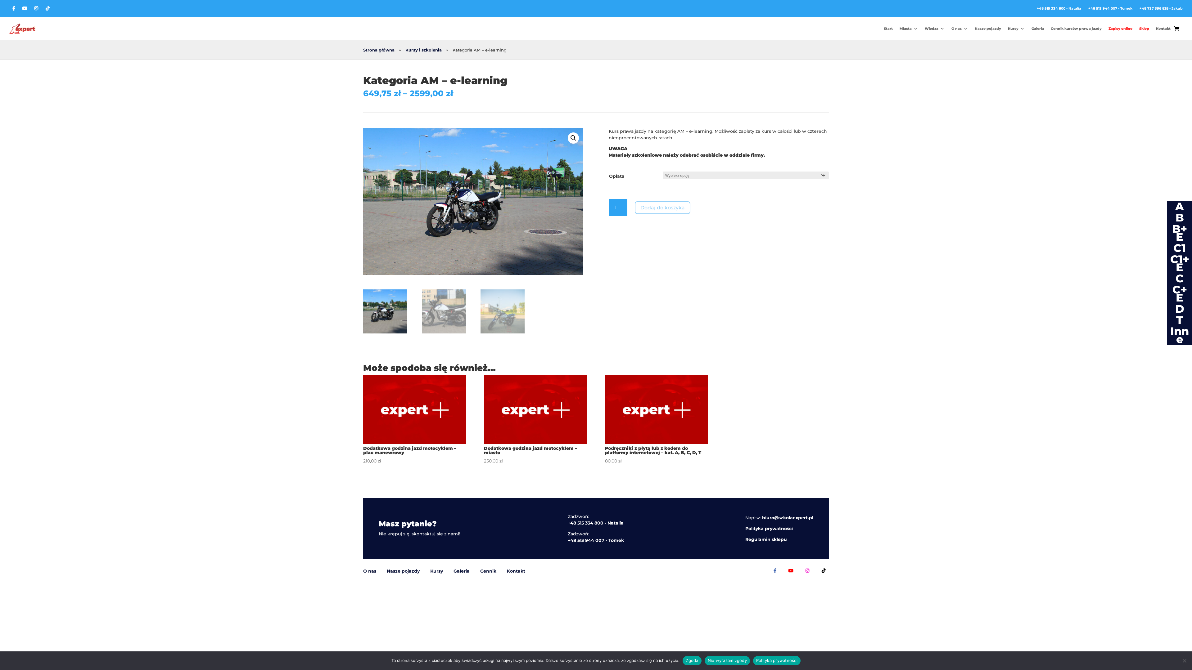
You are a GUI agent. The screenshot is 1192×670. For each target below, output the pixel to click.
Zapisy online (1120, 28)
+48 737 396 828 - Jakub (1161, 8)
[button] (573, 138)
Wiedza (931, 28)
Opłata (617, 176)
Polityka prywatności (769, 528)
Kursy (1013, 28)
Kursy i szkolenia (423, 50)
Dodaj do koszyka (662, 208)
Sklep (1144, 28)
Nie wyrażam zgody (727, 660)
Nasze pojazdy (988, 28)
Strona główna (379, 50)
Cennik (488, 571)
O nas (956, 28)
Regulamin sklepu (766, 539)
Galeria (1038, 28)
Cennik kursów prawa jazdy (1076, 28)
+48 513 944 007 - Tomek (1110, 8)
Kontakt (1163, 28)
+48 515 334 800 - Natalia (1059, 8)
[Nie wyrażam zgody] (1184, 661)
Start (888, 28)
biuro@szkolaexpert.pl (787, 517)
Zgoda (692, 660)
